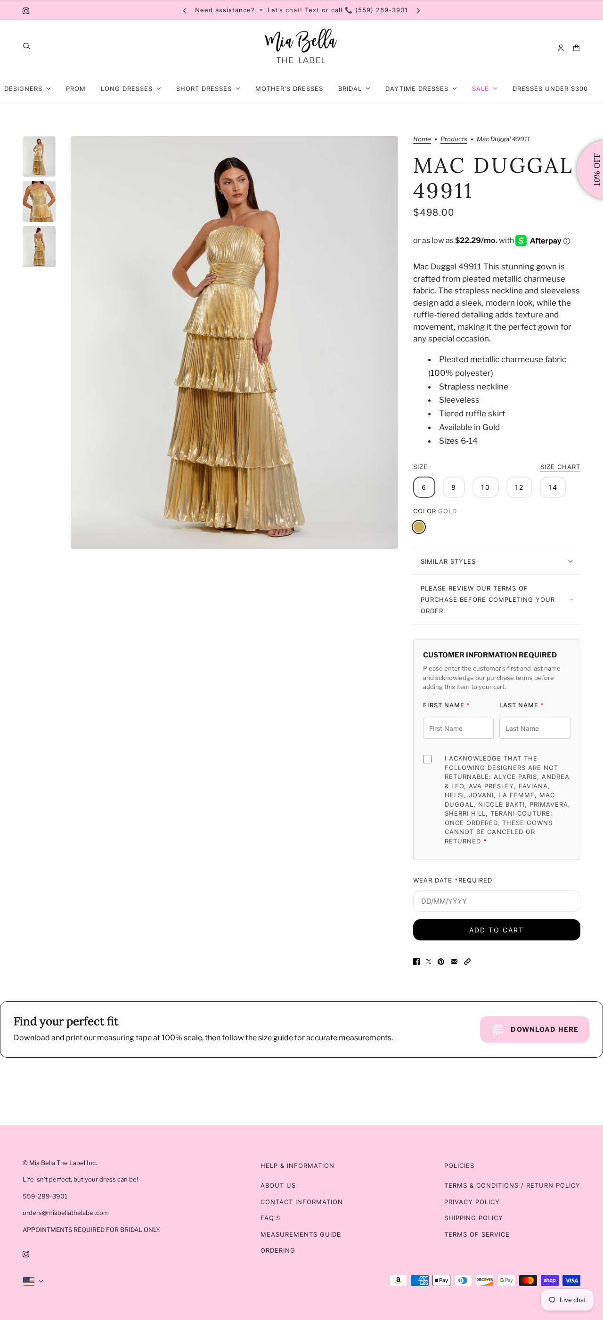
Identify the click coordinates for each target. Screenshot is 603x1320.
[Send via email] (454, 962)
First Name (446, 705)
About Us (278, 1185)
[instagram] (26, 10)
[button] (467, 962)
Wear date (452, 880)
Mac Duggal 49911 (493, 178)
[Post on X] (429, 962)
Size (496, 466)
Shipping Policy (473, 1218)
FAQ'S (270, 1218)
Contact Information (302, 1202)
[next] (418, 10)
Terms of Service (477, 1234)
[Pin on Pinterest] (441, 962)
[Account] (561, 48)
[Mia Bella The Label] (301, 48)
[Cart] (576, 48)
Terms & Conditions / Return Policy (512, 1185)
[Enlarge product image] (234, 342)
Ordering (278, 1250)
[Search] (27, 46)
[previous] (184, 10)
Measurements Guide (301, 1234)
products (453, 139)
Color (435, 511)
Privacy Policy (472, 1202)
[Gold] (418, 527)
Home (422, 139)
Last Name (521, 705)
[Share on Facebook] (416, 962)
